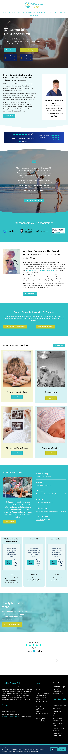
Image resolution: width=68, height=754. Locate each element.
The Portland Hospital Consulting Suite (47, 486)
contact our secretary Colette (18, 604)
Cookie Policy (6, 739)
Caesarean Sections (51, 440)
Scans (41, 12)
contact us (21, 505)
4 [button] (34, 186)
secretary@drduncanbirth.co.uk (10, 709)
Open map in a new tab (15, 555)
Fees (56, 12)
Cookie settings (15, 739)
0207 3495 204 (6, 711)
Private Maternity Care (17, 384)
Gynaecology (33, 12)
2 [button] (31, 186)
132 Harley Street (41, 495)
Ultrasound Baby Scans (17, 440)
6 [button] (38, 186)
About (11, 12)
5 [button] (36, 186)
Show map (8, 555)
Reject (54, 749)
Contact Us (34, 16)
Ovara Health (40, 478)
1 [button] (29, 186)
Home (5, 12)
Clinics (49, 12)
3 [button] (33, 186)
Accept (62, 749)
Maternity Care (19, 12)
